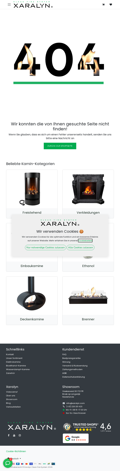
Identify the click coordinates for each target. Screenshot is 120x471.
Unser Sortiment (14, 358)
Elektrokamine (13, 361)
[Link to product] (32, 189)
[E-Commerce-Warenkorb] (103, 4)
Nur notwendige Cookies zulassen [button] (45, 247)
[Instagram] (19, 435)
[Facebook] (8, 435)
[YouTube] (14, 435)
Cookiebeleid (85, 240)
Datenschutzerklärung (73, 376)
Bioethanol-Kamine (16, 365)
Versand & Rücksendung (75, 365)
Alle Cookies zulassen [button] (80, 247)
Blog (8, 403)
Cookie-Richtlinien (16, 451)
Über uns (10, 395)
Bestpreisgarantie (71, 358)
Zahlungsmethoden (72, 369)
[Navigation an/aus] (9, 4)
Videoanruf (12, 391)
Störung (66, 361)
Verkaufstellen (13, 406)
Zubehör (10, 373)
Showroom (11, 399)
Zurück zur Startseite (60, 146)
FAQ (64, 354)
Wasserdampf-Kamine (18, 369)
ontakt (10, 354)
